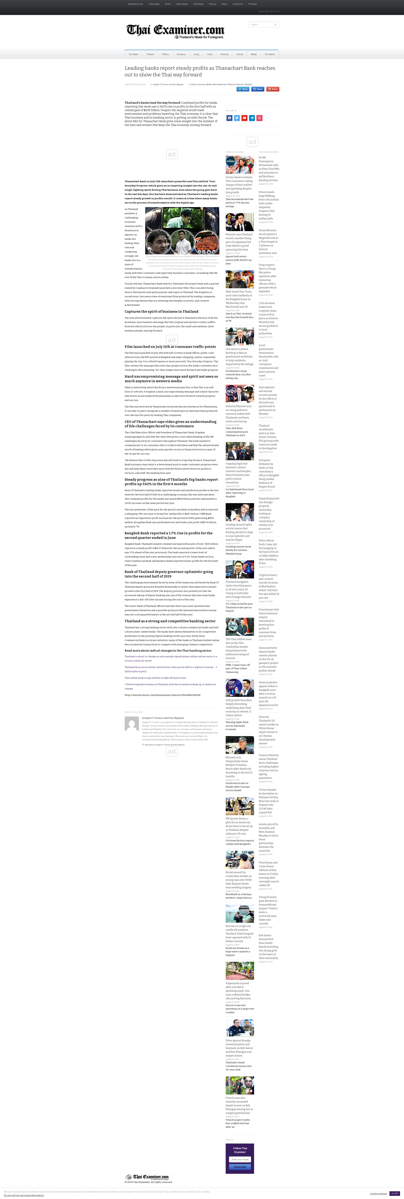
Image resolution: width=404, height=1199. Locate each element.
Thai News (133, 54)
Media (254, 54)
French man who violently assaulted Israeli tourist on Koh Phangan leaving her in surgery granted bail (239, 1105)
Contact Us (238, 4)
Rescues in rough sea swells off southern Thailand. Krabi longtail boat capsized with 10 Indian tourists (239, 934)
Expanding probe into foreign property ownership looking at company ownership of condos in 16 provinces (269, 513)
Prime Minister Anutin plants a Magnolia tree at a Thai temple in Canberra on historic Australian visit (268, 242)
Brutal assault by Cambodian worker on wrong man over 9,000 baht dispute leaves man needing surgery (239, 880)
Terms (168, 4)
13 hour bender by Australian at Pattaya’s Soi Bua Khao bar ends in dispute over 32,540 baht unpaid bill (269, 801)
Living (196, 54)
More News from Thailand (224, 84)
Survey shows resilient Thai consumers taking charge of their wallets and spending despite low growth (239, 185)
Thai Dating (198, 4)
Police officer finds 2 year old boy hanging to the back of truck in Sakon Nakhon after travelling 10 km (269, 552)
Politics (165, 54)
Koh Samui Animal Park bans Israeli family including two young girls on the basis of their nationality (268, 947)
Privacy (212, 4)
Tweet (244, 89)
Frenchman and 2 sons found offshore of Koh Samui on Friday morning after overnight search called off (269, 874)
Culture (240, 54)
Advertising (154, 4)
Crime (209, 54)
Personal (224, 54)
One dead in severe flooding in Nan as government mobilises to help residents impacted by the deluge (240, 357)
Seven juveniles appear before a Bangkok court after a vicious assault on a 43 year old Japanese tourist (268, 694)
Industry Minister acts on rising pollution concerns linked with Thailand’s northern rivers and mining (239, 414)
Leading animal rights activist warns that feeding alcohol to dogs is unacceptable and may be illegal (239, 532)
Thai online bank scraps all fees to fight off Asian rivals (155, 677)
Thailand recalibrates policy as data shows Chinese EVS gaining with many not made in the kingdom (269, 437)
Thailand (150, 54)
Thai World (269, 54)
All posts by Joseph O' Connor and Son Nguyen (165, 744)
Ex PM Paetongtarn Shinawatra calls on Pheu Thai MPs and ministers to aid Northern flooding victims (269, 169)
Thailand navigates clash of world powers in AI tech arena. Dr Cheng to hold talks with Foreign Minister (238, 589)
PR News (253, 4)
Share (259, 89)
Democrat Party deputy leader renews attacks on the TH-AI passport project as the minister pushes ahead (268, 659)
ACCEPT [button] (394, 1194)
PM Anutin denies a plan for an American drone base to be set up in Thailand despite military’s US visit (239, 826)
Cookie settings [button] (378, 1193)
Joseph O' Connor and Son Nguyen (168, 84)
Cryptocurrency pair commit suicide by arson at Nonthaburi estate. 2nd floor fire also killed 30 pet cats (269, 586)
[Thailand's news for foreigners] (176, 32)
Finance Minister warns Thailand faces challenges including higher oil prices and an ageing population (269, 766)
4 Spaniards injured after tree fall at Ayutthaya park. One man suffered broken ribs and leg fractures (238, 991)
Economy (181, 54)
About (224, 4)
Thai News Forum (135, 4)
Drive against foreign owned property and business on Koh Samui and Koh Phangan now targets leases (239, 1048)
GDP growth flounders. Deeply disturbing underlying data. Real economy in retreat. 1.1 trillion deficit (239, 708)
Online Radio (182, 4)
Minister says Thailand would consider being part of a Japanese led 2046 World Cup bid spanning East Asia (239, 242)
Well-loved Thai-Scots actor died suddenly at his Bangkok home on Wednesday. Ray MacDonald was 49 (239, 299)
